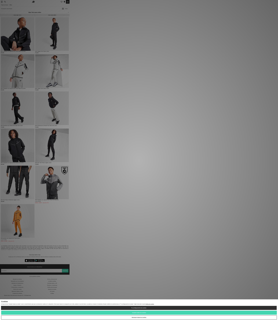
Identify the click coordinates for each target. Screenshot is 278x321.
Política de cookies (150, 304)
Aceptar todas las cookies (139, 312)
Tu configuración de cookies (138, 307)
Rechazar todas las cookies (139, 317)
